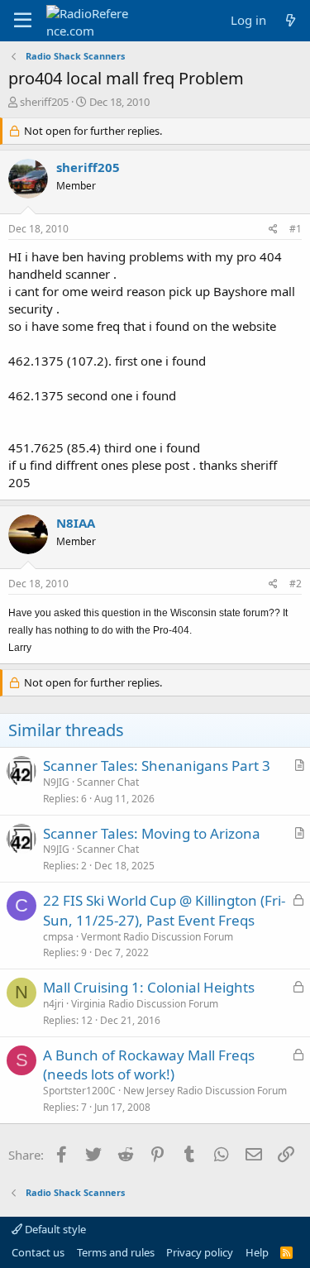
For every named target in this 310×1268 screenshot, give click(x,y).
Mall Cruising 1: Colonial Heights (149, 987)
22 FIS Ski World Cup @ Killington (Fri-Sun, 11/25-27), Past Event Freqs (164, 910)
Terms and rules (116, 1252)
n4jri (53, 1004)
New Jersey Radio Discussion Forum (205, 1091)
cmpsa (58, 937)
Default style (54, 1229)
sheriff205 (44, 101)
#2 (295, 584)
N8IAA (75, 522)
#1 (295, 229)
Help (257, 1252)
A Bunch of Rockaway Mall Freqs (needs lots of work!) (149, 1065)
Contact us (38, 1252)
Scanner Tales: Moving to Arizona (151, 833)
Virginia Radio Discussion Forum (144, 1004)
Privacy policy (199, 1252)
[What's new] (290, 20)
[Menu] (22, 20)
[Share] (273, 229)
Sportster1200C (79, 1091)
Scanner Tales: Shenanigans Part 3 (156, 765)
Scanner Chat (108, 782)
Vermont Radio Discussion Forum (157, 937)
